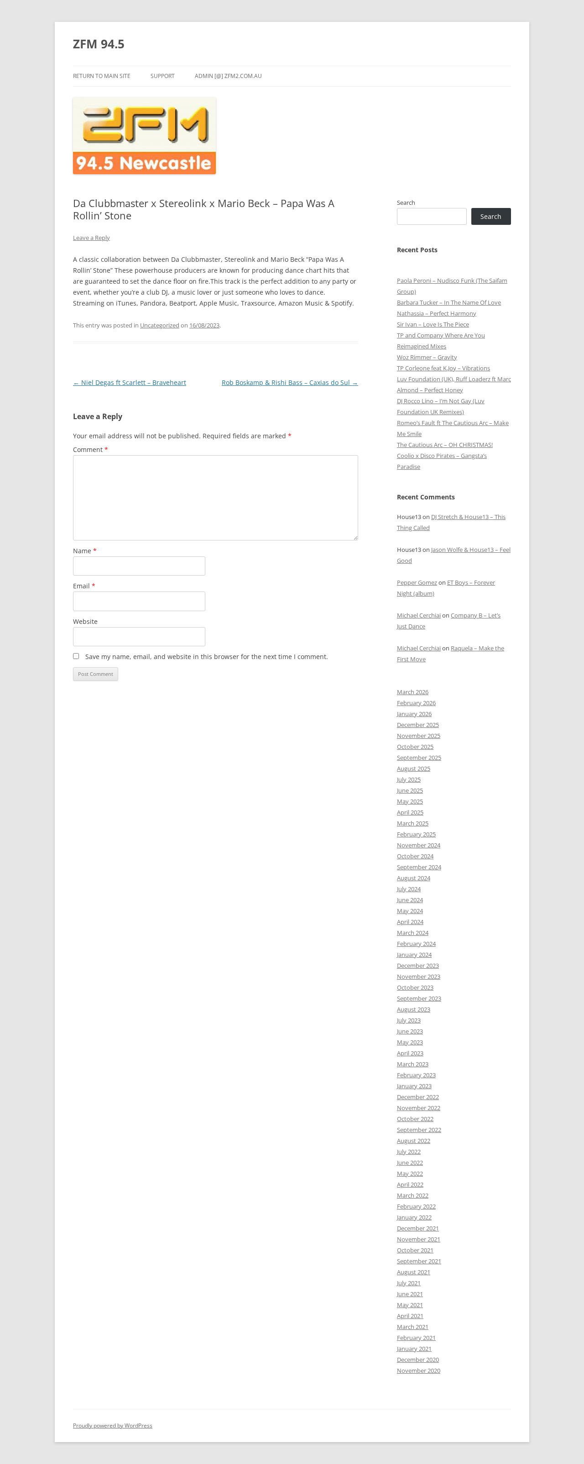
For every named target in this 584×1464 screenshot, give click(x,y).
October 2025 (415, 746)
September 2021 (419, 1261)
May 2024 (410, 911)
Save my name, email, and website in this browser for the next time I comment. (206, 656)
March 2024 (412, 933)
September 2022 (419, 1130)
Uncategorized (159, 325)
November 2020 (418, 1370)
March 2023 (412, 1064)
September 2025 (419, 757)
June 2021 (410, 1294)
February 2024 (416, 944)
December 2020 (418, 1359)
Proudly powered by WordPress (112, 1425)
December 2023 (418, 965)
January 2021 (414, 1349)
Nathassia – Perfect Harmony (436, 313)
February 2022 (416, 1206)
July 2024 (409, 889)
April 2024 (410, 922)
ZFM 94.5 (99, 44)
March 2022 (412, 1195)
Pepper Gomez (417, 582)
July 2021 (409, 1283)
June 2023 (410, 1031)
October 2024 (415, 856)
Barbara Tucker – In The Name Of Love (449, 302)
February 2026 (416, 703)
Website (85, 621)
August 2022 (413, 1141)
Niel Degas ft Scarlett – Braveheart (129, 382)
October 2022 (415, 1119)
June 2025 (410, 790)
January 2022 (414, 1217)
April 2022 (410, 1184)
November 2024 (418, 845)
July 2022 (409, 1151)
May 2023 (410, 1042)
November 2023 (418, 976)
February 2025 (416, 834)
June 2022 (410, 1162)
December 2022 (418, 1097)
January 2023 (414, 1086)
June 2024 (410, 900)
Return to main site (101, 76)
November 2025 (418, 736)
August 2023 (413, 1009)
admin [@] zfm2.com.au (228, 76)
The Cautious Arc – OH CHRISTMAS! (445, 445)
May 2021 (410, 1305)
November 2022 (418, 1108)
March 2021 (412, 1327)
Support (163, 76)
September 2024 (419, 867)
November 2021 (418, 1239)
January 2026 (414, 714)
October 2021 (415, 1250)
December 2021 (418, 1228)
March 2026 (412, 692)
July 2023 (409, 1020)
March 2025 (412, 823)
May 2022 (410, 1173)
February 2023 (416, 1075)
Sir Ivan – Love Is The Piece (433, 324)
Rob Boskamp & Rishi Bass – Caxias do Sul (290, 382)
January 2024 (414, 954)
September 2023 (419, 998)
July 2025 (409, 779)
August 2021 (413, 1272)
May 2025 (410, 801)
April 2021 (410, 1316)
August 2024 (413, 878)
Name (85, 550)
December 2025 (418, 725)
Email (84, 585)
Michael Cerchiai (419, 615)
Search (406, 202)
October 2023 (415, 987)
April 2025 (410, 812)
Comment (90, 449)
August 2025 (413, 768)
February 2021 (416, 1338)
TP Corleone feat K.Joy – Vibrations (443, 368)
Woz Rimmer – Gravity (427, 357)
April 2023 (410, 1053)
